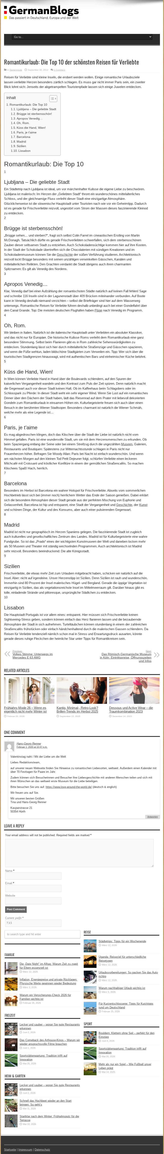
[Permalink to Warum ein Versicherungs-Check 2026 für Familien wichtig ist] (11, 1005)
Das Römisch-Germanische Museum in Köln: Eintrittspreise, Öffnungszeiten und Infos (125, 656)
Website (10, 895)
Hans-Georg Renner (29, 743)
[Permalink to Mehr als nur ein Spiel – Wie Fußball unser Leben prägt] (90, 1074)
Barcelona (23, 137)
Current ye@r (14, 918)
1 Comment (59, 70)
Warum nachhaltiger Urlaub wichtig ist (122, 988)
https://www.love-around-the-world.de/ (69, 787)
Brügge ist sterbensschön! (34, 113)
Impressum (25, 1149)
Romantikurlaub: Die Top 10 (28, 104)
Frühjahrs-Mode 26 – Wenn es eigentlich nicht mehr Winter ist (25, 709)
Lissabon (24, 150)
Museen (126, 444)
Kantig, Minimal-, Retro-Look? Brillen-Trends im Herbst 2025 (77, 709)
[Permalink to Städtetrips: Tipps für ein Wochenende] (90, 951)
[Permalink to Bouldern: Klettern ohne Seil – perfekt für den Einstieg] (90, 1043)
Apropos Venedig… (30, 118)
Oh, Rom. (23, 123)
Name (8, 870)
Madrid (21, 141)
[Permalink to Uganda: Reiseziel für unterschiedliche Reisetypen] (90, 966)
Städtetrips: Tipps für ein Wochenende (122, 941)
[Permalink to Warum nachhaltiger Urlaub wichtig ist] (90, 998)
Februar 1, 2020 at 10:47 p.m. (32, 747)
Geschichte (65, 254)
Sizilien (21, 146)
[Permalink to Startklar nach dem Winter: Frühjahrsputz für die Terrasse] (11, 1126)
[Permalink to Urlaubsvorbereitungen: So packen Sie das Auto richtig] (90, 982)
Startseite (10, 1149)
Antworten (152, 816)
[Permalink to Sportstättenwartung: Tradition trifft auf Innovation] (11, 1065)
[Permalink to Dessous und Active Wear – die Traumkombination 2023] (134, 702)
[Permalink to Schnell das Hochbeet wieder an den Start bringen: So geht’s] (11, 1110)
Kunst (143, 505)
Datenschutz (42, 1149)
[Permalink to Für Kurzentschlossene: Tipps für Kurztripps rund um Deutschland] (90, 1013)
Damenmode (16, 70)
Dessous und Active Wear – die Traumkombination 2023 (131, 709)
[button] (51, 98)
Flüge (98, 310)
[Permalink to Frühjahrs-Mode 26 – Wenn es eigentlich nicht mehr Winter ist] (29, 702)
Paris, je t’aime (27, 132)
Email (8, 883)
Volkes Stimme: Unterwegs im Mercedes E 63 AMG (33, 654)
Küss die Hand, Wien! (31, 127)
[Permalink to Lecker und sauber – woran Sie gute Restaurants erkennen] (11, 1034)
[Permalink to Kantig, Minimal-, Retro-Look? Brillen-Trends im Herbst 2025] (82, 702)
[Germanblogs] (41, 16)
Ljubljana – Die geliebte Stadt (36, 109)
